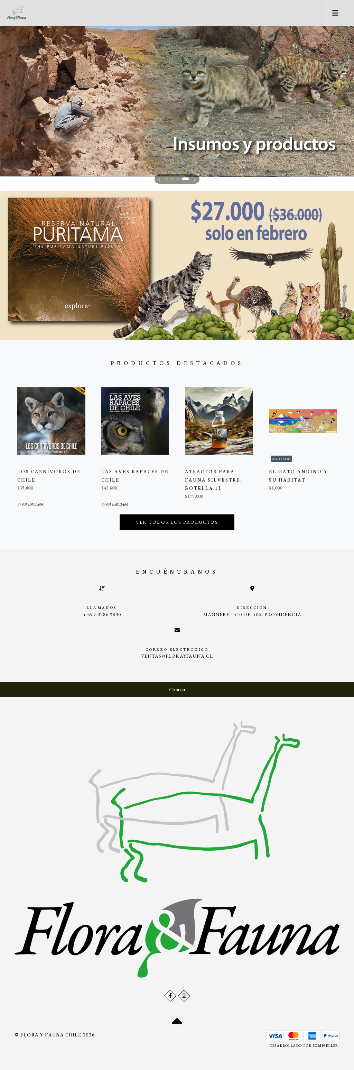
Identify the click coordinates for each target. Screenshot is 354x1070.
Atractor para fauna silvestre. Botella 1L (213, 479)
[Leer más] (177, 101)
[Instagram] (184, 995)
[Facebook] (170, 995)
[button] (159, 179)
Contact (177, 689)
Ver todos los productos (177, 522)
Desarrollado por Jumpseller (304, 1045)
